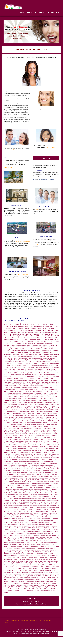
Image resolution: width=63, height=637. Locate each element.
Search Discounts (54, 110)
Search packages (8, 167)
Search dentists (17, 150)
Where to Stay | (34, 620)
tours (37, 244)
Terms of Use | (15, 620)
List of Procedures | (46, 620)
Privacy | (7, 620)
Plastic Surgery (38, 12)
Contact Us (55, 12)
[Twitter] (58, 6)
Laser (48, 12)
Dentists (29, 12)
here (37, 179)
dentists (37, 209)
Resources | (25, 620)
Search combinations (51, 147)
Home (22, 12)
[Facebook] (56, 6)
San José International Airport (22, 241)
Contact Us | (8, 622)
